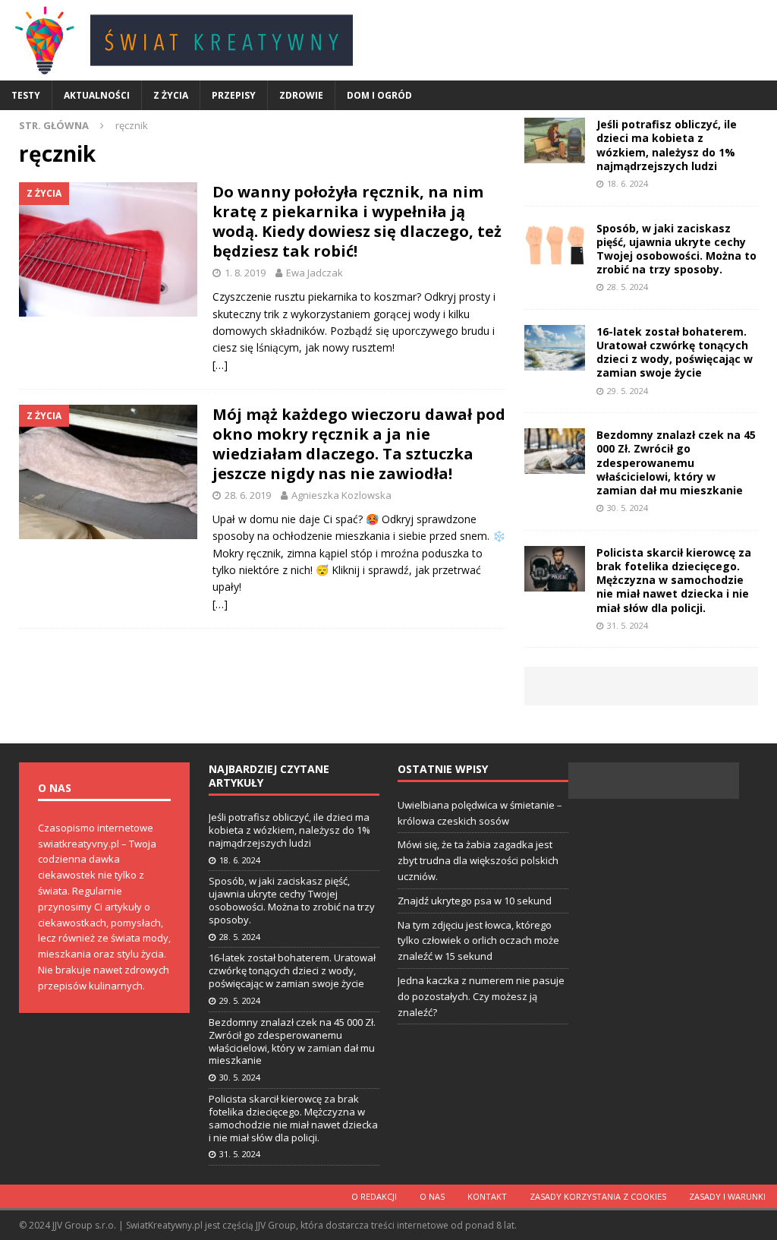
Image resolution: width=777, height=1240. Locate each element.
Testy (25, 95)
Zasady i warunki (727, 1196)
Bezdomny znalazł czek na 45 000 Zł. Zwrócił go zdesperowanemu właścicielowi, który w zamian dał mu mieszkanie (676, 462)
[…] (220, 365)
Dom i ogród (379, 95)
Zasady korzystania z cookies (598, 1196)
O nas (432, 1196)
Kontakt (487, 1196)
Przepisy (234, 95)
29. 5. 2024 (627, 390)
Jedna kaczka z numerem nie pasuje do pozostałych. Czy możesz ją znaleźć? (481, 996)
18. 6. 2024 (627, 183)
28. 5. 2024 (627, 286)
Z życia (170, 95)
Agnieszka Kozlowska (341, 495)
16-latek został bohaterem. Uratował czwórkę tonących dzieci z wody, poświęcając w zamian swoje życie (674, 352)
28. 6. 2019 (248, 495)
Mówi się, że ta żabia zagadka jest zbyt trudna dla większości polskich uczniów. (478, 860)
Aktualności (97, 95)
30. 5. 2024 (627, 507)
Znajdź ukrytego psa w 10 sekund (475, 900)
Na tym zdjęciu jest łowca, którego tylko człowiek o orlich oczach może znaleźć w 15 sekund (478, 941)
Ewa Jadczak (314, 272)
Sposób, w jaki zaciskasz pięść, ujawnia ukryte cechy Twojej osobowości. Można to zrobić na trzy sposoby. (676, 249)
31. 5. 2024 (627, 625)
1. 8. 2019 (245, 272)
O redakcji (374, 1196)
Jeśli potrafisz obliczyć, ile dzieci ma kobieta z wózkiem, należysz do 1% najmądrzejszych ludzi (666, 145)
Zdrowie (301, 95)
